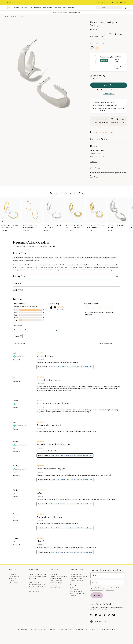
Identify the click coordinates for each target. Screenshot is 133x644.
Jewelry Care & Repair (77, 578)
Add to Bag (108, 85)
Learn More (94, 177)
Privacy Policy (110, 590)
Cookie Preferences (65, 629)
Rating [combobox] (17, 336)
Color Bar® (24, 7)
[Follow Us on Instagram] (91, 615)
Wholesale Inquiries (56, 585)
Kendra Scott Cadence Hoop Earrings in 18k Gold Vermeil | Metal (71, 367)
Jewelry (16, 7)
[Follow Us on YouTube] (113, 615)
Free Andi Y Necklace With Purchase (65, 12)
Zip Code (95, 583)
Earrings (20, 16)
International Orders (56, 583)
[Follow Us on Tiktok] (109, 615)
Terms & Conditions (56, 580)
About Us (71, 7)
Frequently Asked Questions (78, 576)
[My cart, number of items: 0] (125, 7)
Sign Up (97, 595)
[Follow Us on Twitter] (100, 615)
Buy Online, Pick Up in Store (58, 576)
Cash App (73, 585)
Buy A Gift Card (34, 591)
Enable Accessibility (121, 2)
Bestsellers (37, 7)
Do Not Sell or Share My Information (87, 629)
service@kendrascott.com (37, 584)
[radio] (92, 48)
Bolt (71, 583)
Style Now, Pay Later (76, 580)
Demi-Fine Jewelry (10, 16)
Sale (64, 7)
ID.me (71, 587)
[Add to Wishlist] (125, 23)
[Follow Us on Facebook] (96, 615)
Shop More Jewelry (76, 591)
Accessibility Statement (38, 629)
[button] (88, 307)
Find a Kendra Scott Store (37, 587)
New (31, 7)
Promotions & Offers (76, 574)
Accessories (57, 7)
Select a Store (98, 78)
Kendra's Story (13, 574)
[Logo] (8, 7)
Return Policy (112, 105)
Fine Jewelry (47, 7)
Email (94, 575)
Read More (93, 161)
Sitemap (52, 629)
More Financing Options (97, 36)
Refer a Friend (13, 583)
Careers (11, 580)
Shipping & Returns (55, 578)
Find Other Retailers (35, 589)
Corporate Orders (55, 587)
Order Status (53, 574)
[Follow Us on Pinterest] (105, 615)
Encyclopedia (74, 589)
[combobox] (110, 343)
